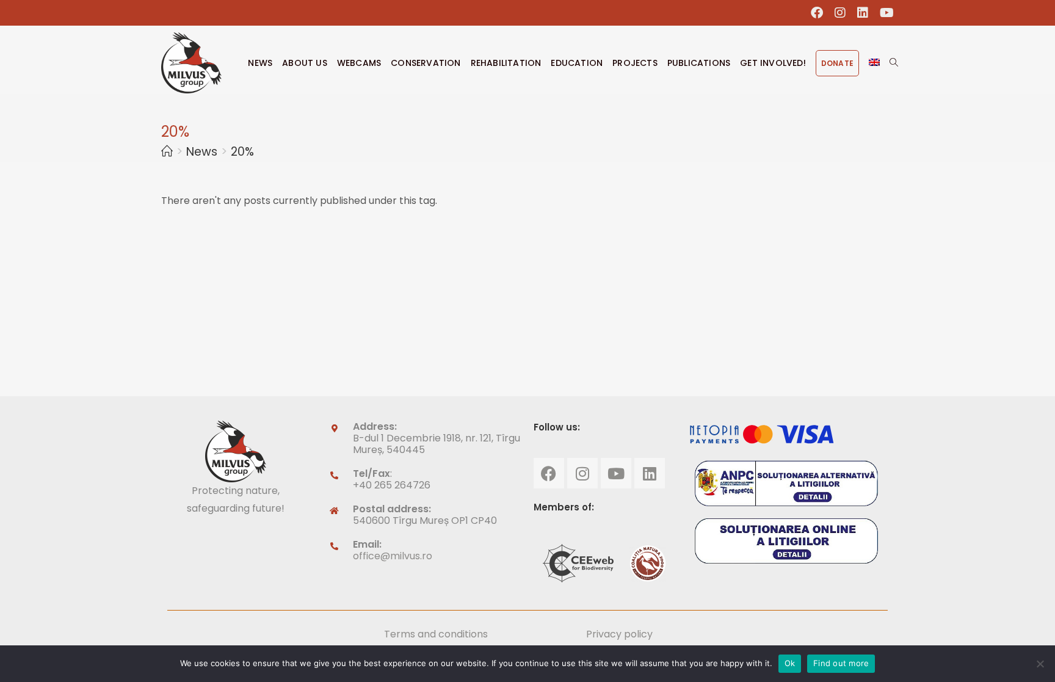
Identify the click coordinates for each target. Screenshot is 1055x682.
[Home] (167, 151)
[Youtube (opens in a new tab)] (884, 13)
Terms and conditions (436, 634)
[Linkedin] (649, 473)
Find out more (841, 663)
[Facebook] (549, 473)
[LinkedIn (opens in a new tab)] (863, 13)
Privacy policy (619, 634)
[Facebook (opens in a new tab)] (817, 13)
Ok (790, 663)
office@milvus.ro (392, 556)
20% (242, 151)
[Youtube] (616, 473)
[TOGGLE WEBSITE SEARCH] (894, 62)
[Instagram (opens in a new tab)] (840, 13)
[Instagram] (582, 473)
